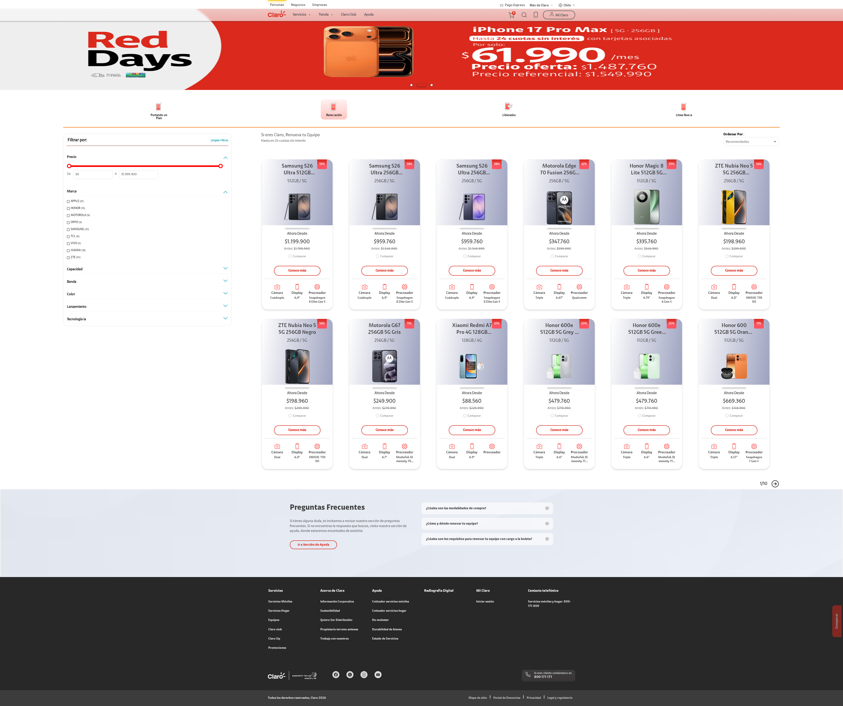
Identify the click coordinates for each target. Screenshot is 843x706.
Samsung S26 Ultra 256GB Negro (384, 170)
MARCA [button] (72, 191)
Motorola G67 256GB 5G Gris (384, 329)
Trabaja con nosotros (334, 638)
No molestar (380, 620)
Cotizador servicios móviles (390, 601)
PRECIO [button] (71, 157)
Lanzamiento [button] (76, 307)
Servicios (299, 14)
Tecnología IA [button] (76, 319)
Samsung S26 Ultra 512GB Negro (297, 170)
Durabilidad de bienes (387, 629)
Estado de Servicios (385, 638)
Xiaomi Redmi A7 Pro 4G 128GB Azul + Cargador (472, 329)
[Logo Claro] (277, 13)
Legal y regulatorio (560, 698)
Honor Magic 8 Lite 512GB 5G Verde (647, 170)
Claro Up (274, 638)
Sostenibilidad (330, 611)
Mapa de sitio (477, 698)
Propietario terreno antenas (339, 629)
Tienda (324, 14)
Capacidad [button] (75, 269)
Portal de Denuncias (506, 698)
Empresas (319, 5)
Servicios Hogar (279, 611)
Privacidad (534, 698)
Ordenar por (733, 134)
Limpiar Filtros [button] (219, 140)
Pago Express (515, 5)
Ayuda (369, 14)
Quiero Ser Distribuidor (336, 620)
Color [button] (71, 294)
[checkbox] (146, 201)
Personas (277, 5)
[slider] (69, 166)
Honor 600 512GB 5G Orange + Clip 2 (734, 329)
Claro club (275, 629)
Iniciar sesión (485, 601)
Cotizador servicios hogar (389, 611)
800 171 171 (543, 677)
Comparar (299, 256)
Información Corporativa (337, 601)
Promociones (277, 648)
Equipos (273, 620)
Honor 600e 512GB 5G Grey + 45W (559, 329)
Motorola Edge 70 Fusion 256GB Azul (559, 170)
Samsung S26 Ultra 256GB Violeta (472, 170)
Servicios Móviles (280, 601)
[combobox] (751, 142)
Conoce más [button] (297, 270)
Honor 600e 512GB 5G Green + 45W (646, 329)
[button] (511, 15)
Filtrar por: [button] (77, 140)
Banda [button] (71, 282)
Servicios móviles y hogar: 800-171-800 (549, 604)
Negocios (298, 5)
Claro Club (348, 14)
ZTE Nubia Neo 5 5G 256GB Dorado (734, 170)
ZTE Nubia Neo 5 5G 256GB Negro (297, 329)
